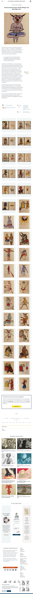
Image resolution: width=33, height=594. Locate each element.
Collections (15, 5)
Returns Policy (22, 576)
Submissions (22, 551)
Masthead (22, 549)
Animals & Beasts (21, 479)
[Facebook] (5, 570)
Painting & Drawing (26, 418)
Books (2, 449)
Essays (21, 566)
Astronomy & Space (21, 464)
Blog (21, 570)
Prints (21, 574)
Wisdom (24, 495)
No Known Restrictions (25, 105)
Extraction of (27, 73)
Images (19, 5)
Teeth (3, 429)
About (21, 548)
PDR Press (22, 573)
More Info (18, 523)
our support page (10, 401)
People (9, 464)
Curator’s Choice (23, 569)
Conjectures (22, 568)
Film (17, 464)
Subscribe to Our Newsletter (10, 567)
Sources (21, 555)
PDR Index (22, 554)
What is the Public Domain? (23, 559)
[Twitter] (8, 570)
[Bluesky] (13, 570)
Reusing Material (23, 561)
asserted (13, 87)
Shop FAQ (22, 575)
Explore (21, 553)
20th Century (17, 419)
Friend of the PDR (6, 561)
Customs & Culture (6, 495)
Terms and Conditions (24, 563)
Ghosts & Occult (19, 418)
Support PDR (16, 406)
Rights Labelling (23, 560)
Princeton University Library (9, 105)
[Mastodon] (16, 570)
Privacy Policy (15, 523)
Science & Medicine (6, 464)
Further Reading (23, 556)
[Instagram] (10, 570)
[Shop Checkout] (30, 1)
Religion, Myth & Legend (14, 418)
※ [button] (6, 82)
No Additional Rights (25, 106)
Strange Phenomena (6, 449)
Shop (21, 572)
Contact (21, 550)
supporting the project (9, 559)
